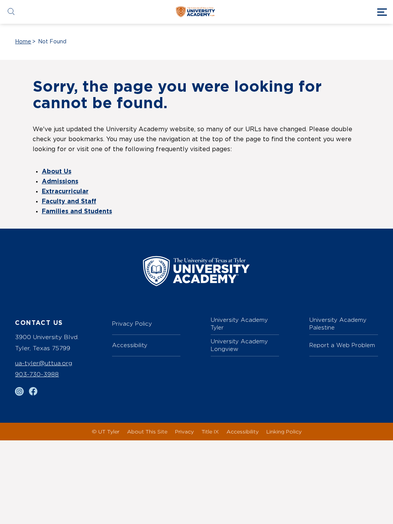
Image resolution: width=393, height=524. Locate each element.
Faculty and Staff (69, 201)
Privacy (184, 431)
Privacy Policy (132, 323)
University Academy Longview (239, 345)
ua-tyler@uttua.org (43, 363)
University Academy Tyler (239, 323)
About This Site (147, 431)
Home (23, 41)
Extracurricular (65, 191)
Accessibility (129, 345)
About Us (56, 171)
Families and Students (77, 211)
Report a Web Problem (342, 345)
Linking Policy (284, 431)
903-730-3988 (37, 374)
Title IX (210, 431)
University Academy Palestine (338, 323)
